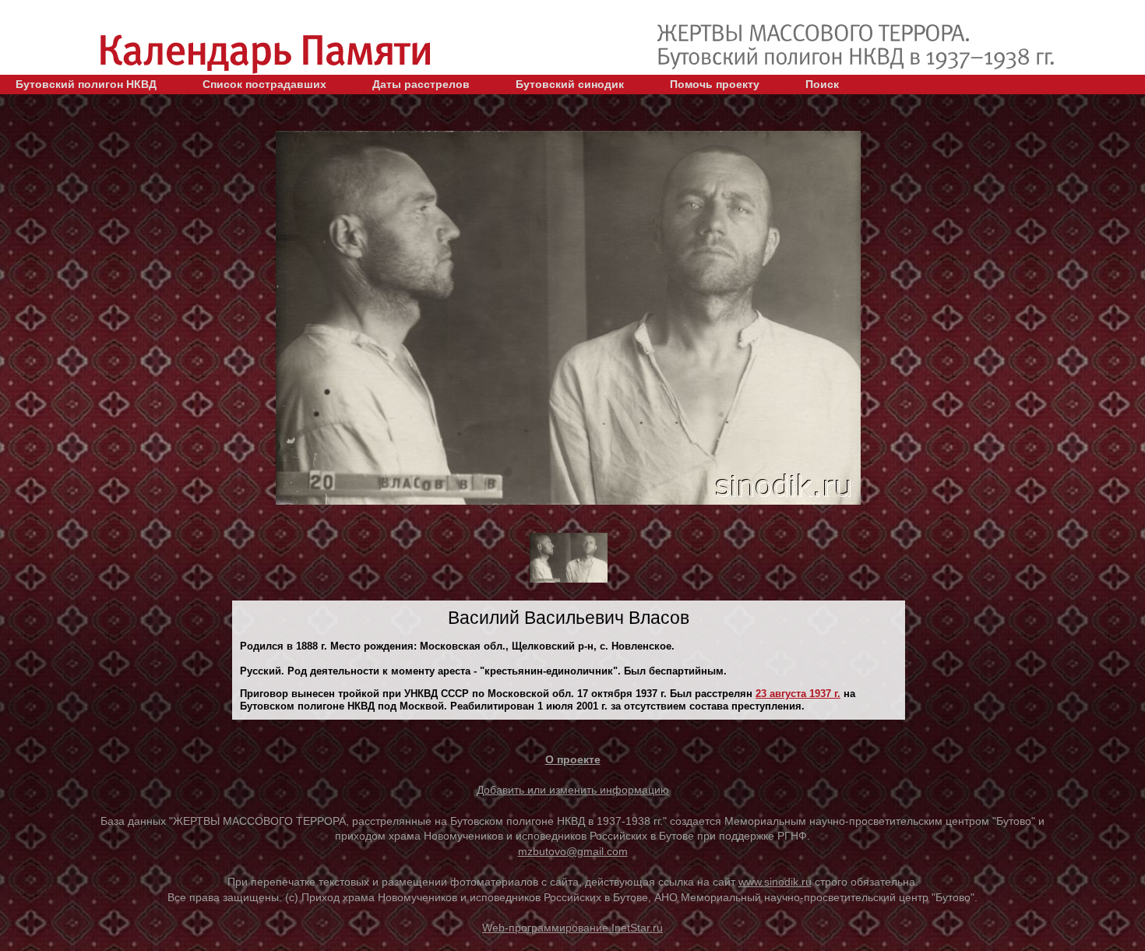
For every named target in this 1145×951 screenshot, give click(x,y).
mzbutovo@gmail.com (573, 851)
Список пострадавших (264, 84)
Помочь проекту (714, 84)
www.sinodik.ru (775, 881)
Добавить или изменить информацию (573, 790)
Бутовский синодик (570, 84)
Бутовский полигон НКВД (86, 84)
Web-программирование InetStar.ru (572, 927)
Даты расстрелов (421, 84)
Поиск (822, 84)
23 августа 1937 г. (798, 693)
